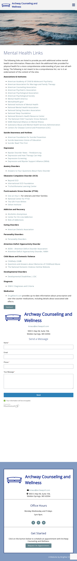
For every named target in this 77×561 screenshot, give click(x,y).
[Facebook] (33, 522)
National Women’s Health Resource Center (26, 116)
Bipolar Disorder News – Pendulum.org (24, 152)
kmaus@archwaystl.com (38, 326)
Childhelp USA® (14, 261)
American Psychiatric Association (22, 90)
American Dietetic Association (21, 229)
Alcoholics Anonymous (17, 214)
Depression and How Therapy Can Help (25, 155)
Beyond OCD (13, 180)
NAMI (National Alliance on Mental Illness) (26, 122)
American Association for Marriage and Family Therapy (31, 84)
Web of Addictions (16, 220)
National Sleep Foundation (19, 113)
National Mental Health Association (23, 107)
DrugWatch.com (15, 295)
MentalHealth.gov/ (16, 101)
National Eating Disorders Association (24, 110)
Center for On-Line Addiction (20, 217)
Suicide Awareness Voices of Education (24, 140)
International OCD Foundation (21, 183)
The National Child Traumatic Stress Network (27, 119)
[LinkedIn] (44, 522)
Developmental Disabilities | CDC (22, 276)
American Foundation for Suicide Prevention (27, 137)
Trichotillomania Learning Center (22, 186)
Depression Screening (17, 158)
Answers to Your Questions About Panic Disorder (29, 171)
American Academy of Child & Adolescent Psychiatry (30, 81)
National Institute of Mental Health (23, 104)
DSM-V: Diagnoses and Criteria (21, 286)
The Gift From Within (17, 201)
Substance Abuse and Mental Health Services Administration (34, 125)
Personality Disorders (17, 239)
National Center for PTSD (19, 199)
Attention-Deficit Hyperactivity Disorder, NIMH (28, 251)
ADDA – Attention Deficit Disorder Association (27, 248)
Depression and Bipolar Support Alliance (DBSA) (28, 161)
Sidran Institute (14, 204)
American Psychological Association (23, 93)
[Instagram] (38, 522)
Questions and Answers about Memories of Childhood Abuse (34, 264)
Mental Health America (17, 99)
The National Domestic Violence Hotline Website (29, 267)
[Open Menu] (73, 5)
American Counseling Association (22, 87)
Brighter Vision (66, 557)
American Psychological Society (21, 96)
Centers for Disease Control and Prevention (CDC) (29, 127)
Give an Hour (13, 196)
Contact (9, 307)
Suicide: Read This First (18, 143)
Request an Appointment (38, 545)
